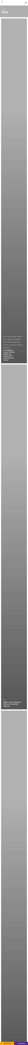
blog (4, 336)
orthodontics (10, 339)
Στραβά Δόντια (7, 347)
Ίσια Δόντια (6, 345)
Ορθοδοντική (13, 345)
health (4, 339)
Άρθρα (8, 342)
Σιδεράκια (20, 345)
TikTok (4, 342)
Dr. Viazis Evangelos (11, 336)
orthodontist (17, 339)
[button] (26, 2)
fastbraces (19, 336)
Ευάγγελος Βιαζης (15, 342)
